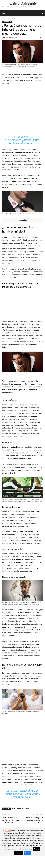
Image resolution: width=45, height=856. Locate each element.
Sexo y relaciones (13, 18)
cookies (8, 831)
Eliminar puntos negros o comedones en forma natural (34, 820)
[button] (3, 13)
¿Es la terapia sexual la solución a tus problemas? (22, 794)
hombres (20, 808)
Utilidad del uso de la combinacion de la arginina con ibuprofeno (11, 820)
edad (13, 808)
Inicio (3, 18)
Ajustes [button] (36, 849)
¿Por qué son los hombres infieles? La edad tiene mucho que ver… (21, 29)
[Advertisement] (22, 110)
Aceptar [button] (27, 853)
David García (6, 37)
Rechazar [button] (19, 853)
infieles (27, 808)
